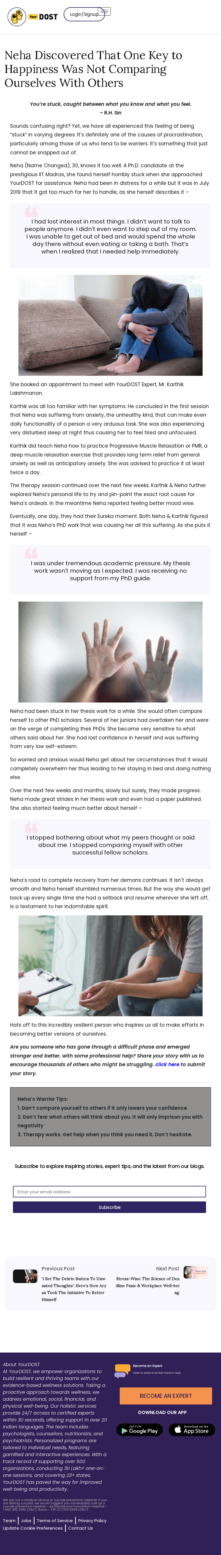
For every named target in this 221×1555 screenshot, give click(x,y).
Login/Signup (84, 14)
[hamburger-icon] (104, 11)
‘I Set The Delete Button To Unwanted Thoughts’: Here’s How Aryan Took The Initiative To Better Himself (74, 1289)
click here (167, 1064)
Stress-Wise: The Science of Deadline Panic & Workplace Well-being (147, 1285)
